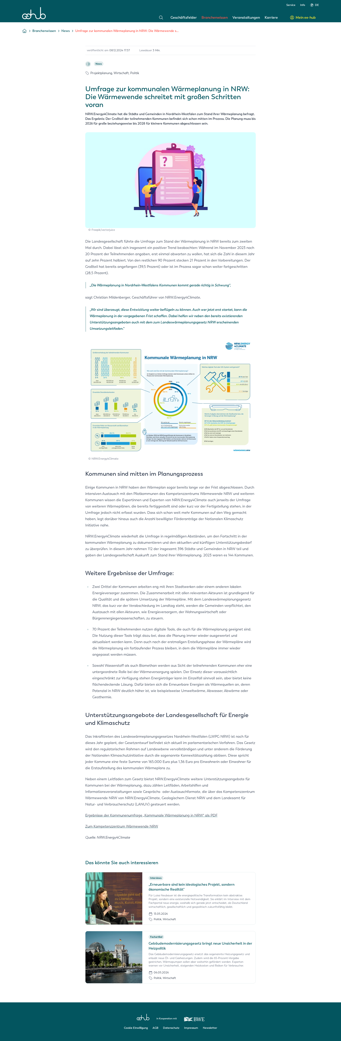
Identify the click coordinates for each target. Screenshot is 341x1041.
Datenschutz (171, 1028)
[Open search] (161, 17)
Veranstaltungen (246, 17)
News (65, 31)
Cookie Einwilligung (136, 1028)
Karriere (271, 17)
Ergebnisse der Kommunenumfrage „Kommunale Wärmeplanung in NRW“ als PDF (151, 815)
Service (290, 5)
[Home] (34, 13)
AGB (155, 1028)
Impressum (191, 1028)
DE (317, 5)
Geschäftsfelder (183, 17)
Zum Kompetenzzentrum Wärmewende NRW (121, 826)
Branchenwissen (214, 17)
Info (302, 5)
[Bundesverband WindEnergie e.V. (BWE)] (194, 1017)
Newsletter (210, 1028)
